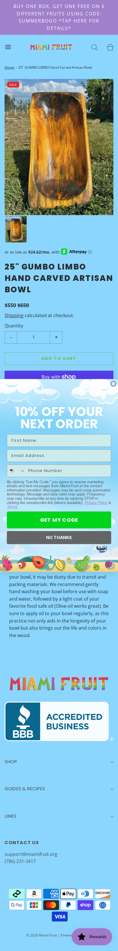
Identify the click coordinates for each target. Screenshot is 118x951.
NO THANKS (59, 537)
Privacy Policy (96, 502)
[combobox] (16, 471)
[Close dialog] (113, 383)
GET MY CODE (59, 520)
